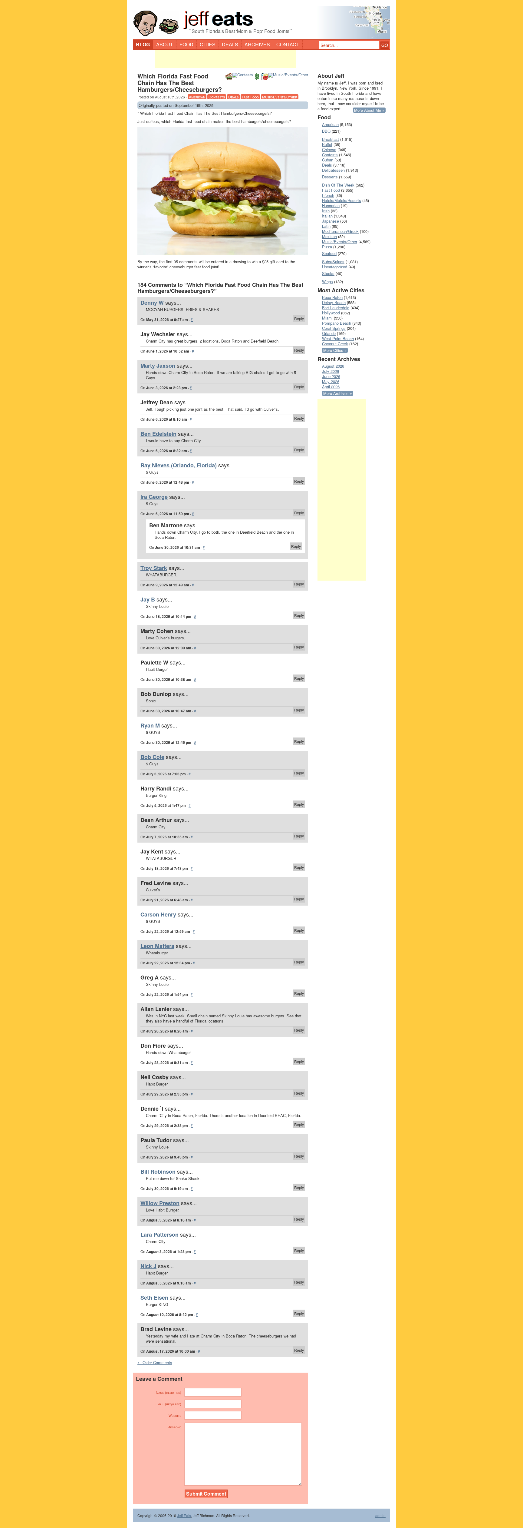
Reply (299, 318)
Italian (327, 216)
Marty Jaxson (157, 366)
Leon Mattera (157, 946)
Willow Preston (159, 1203)
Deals (230, 44)
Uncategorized (334, 267)
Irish (326, 211)
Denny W (152, 303)
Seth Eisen (154, 1297)
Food (186, 44)
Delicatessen (333, 170)
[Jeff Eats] (261, 20)
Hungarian (331, 205)
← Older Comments (154, 1362)
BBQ (326, 131)
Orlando (329, 333)
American (197, 96)
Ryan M (150, 725)
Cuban (327, 160)
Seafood (329, 253)
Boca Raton (332, 297)
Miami (327, 318)
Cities (207, 44)
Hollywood (331, 313)
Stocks (328, 273)
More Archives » (337, 393)
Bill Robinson (158, 1171)
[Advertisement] (225, 59)
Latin (326, 226)
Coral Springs (334, 328)
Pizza (327, 247)
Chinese (329, 149)
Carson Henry (158, 914)
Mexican (329, 236)
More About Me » (369, 110)
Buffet (327, 144)
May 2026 (330, 381)
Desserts (330, 177)
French (328, 195)
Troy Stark (153, 568)
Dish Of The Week (338, 185)
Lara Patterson (159, 1234)
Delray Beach (334, 302)
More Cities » (335, 350)
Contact (287, 44)
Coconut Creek (335, 343)
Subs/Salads (333, 261)
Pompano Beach (336, 323)
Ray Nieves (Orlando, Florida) (178, 465)
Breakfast (330, 139)
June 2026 (331, 376)
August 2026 (333, 366)
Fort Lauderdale (335, 307)
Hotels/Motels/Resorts (341, 200)
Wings (327, 281)
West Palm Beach (338, 338)
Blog (143, 44)
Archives (257, 44)
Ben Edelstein (158, 434)
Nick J (148, 1266)
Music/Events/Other (279, 96)
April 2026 (331, 386)
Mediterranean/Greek (340, 231)
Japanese (330, 221)
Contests (217, 96)
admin (380, 1515)
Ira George (154, 497)
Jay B (147, 599)
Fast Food (250, 96)
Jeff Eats (184, 1515)
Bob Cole (152, 757)
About (164, 44)
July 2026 (330, 371)
